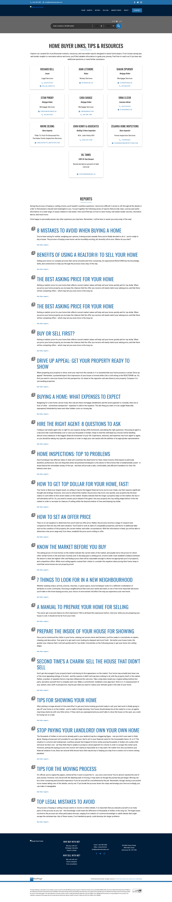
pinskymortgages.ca (48, 111)
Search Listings (72, 850)
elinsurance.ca (126, 109)
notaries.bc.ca (87, 83)
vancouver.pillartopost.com (48, 143)
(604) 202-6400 (87, 140)
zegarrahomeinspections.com (126, 143)
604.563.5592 (48, 114)
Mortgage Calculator (71, 848)
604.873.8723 (48, 83)
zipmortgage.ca (126, 83)
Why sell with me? (71, 859)
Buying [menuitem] (97, 10)
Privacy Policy (118, 879)
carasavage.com (87, 111)
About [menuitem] (126, 10)
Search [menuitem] (89, 10)
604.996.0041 (126, 86)
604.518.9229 (126, 106)
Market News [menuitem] (116, 10)
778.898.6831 (126, 140)
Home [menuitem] (83, 10)
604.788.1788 (87, 114)
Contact (137, 10)
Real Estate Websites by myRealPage (132, 879)
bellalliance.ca (48, 86)
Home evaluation (71, 862)
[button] (35, 2)
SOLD (120, 21)
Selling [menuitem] (105, 10)
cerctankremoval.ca (87, 174)
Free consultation (71, 864)
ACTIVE (113, 21)
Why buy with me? (71, 846)
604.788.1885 (37, 2)
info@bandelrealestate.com (53, 2)
